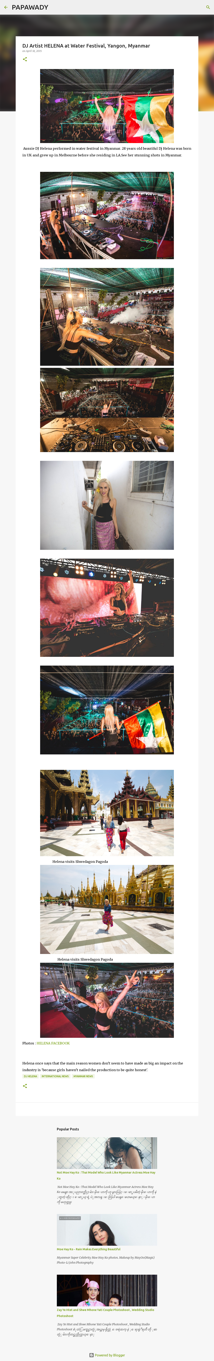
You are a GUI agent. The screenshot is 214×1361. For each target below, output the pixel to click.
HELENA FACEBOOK (53, 1043)
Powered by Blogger (109, 1355)
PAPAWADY (30, 7)
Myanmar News (83, 1076)
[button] (24, 59)
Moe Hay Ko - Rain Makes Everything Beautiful (88, 1249)
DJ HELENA (30, 1076)
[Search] (54, 7)
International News (55, 1076)
